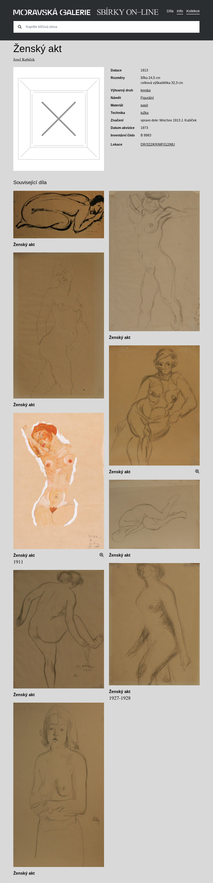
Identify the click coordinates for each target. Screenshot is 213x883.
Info (180, 11)
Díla (170, 11)
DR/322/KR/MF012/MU (158, 144)
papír (144, 105)
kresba (146, 90)
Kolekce (193, 11)
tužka (145, 113)
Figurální (147, 98)
